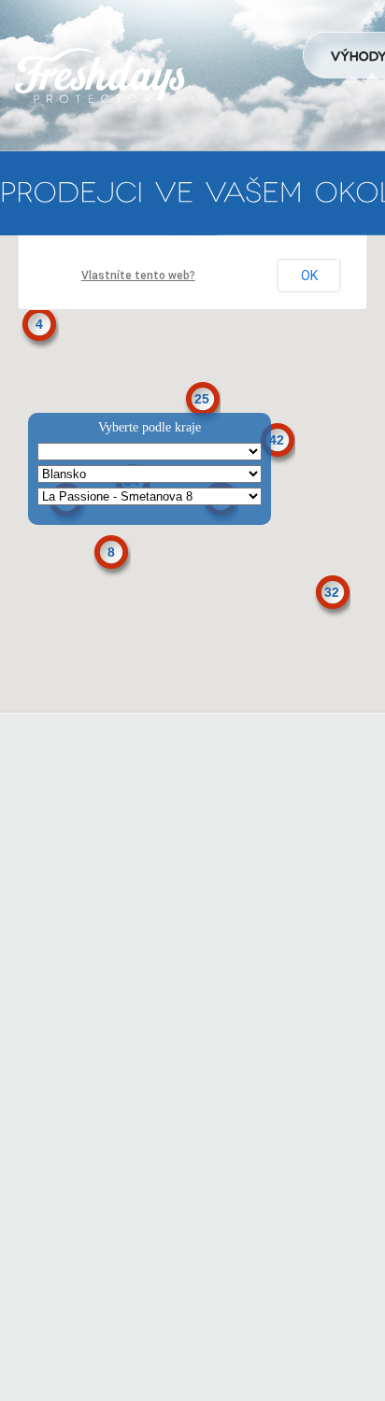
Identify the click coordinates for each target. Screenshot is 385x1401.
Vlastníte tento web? (138, 275)
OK (309, 275)
